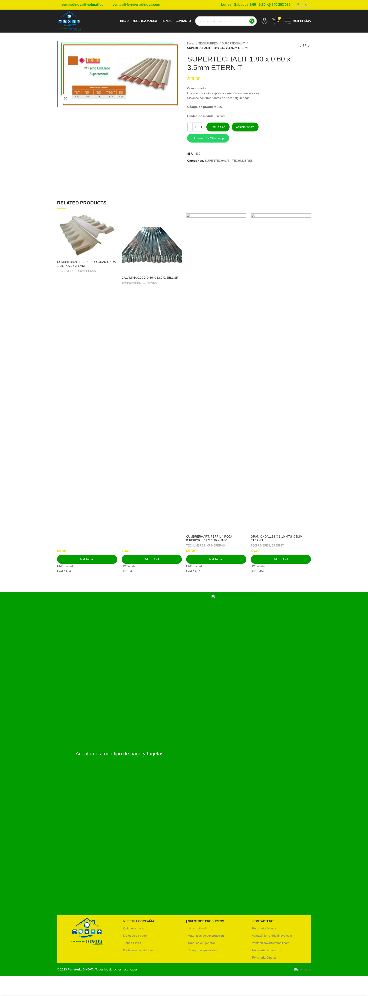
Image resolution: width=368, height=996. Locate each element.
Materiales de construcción (206, 935)
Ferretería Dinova (264, 928)
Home (191, 43)
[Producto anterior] (300, 46)
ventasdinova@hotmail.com (270, 943)
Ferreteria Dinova (264, 957)
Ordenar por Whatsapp (208, 138)
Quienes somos (133, 928)
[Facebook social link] (298, 5)
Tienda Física (132, 943)
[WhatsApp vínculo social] (306, 5)
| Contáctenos (263, 921)
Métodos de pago (135, 935)
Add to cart (218, 126)
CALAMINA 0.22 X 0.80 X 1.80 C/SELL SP (150, 277)
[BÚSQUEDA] (252, 21)
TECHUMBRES (208, 43)
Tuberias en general (201, 943)
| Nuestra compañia (138, 921)
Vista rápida (114, 220)
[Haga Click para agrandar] (65, 98)
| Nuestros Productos (205, 921)
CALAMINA (150, 282)
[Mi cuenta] (264, 21)
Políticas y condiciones (138, 950)
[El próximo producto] (309, 46)
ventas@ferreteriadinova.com (272, 935)
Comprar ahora (245, 126)
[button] (249, 138)
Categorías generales (202, 950)
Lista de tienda (197, 928)
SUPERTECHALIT (234, 43)
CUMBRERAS (87, 271)
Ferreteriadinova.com (266, 950)
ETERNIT (278, 545)
